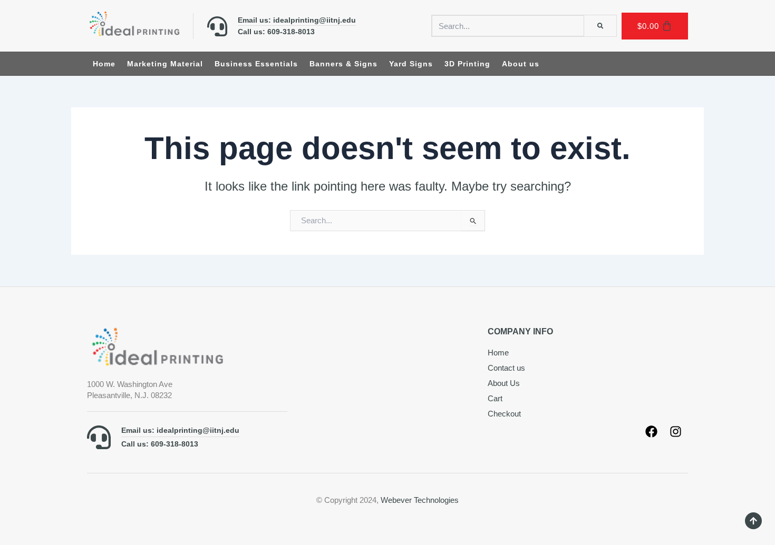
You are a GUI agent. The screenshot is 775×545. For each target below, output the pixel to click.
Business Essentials (256, 64)
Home (104, 64)
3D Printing (467, 64)
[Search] (600, 25)
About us (520, 64)
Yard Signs (411, 64)
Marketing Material (165, 64)
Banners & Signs (343, 64)
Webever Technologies (420, 500)
